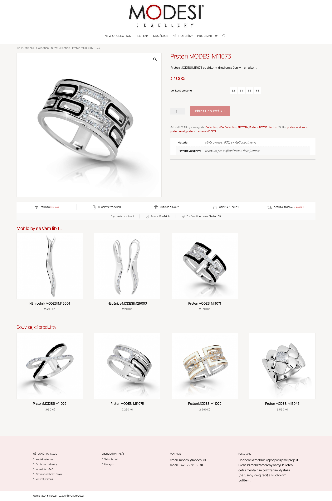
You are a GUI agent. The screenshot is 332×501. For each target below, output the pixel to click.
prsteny (191, 131)
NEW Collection (118, 36)
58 (257, 90)
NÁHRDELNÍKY (183, 36)
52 (233, 90)
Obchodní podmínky (46, 464)
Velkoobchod (111, 459)
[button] (155, 59)
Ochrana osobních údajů (49, 474)
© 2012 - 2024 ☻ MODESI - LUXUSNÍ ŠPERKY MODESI (58, 495)
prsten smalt (177, 131)
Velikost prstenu (181, 90)
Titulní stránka (25, 48)
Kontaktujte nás (44, 459)
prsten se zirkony (297, 127)
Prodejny (204, 36)
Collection (42, 48)
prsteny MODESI (206, 131)
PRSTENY (142, 36)
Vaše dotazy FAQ (44, 469)
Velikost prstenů (44, 479)
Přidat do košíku (210, 111)
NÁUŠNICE (160, 36)
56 (249, 90)
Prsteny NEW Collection (263, 127)
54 (241, 90)
